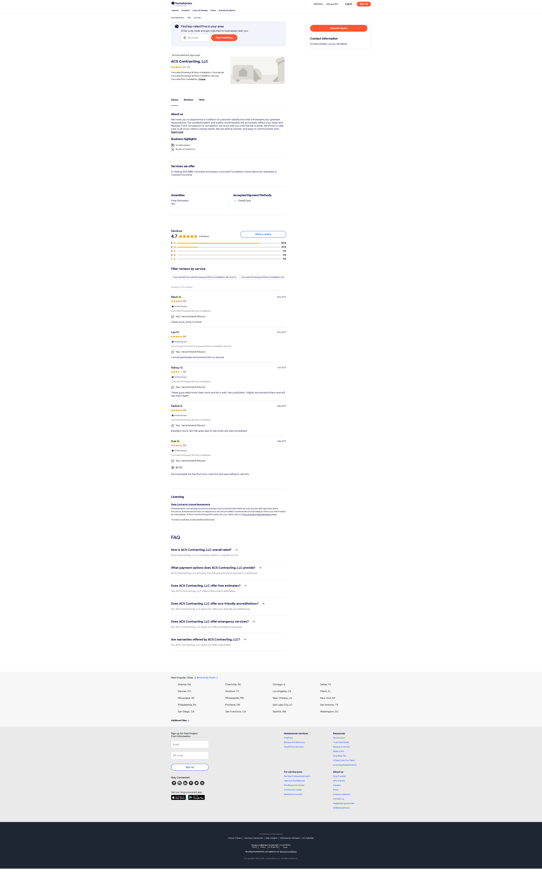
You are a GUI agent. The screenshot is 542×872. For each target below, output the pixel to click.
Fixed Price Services (294, 747)
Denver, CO (184, 691)
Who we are (339, 780)
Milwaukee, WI (186, 698)
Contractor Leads (293, 790)
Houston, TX (232, 691)
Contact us (338, 799)
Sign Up (364, 3)
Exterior (186, 10)
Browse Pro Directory (294, 742)
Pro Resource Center (294, 785)
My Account (339, 738)
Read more (177, 132)
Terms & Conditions (288, 852)
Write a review (263, 234)
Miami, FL (325, 691)
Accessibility (285, 846)
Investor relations (341, 794)
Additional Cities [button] (179, 720)
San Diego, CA (186, 711)
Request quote (338, 28)
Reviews (188, 99)
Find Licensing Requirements (256, 514)
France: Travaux (235, 838)
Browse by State (206, 677)
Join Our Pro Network (294, 780)
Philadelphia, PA (187, 704)
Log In (348, 3)
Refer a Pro (338, 751)
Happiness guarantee (343, 803)
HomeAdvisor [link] (177, 17)
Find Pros (288, 738)
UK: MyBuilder (308, 838)
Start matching (224, 37)
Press (335, 790)
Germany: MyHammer (253, 838)
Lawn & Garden (200, 10)
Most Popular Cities (182, 677)
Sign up (190, 767)
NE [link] (189, 17)
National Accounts (293, 794)
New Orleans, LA (282, 698)
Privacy (255, 846)
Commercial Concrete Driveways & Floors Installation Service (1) (204, 277)
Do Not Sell (273, 846)
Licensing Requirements (345, 765)
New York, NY (328, 698)
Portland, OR (232, 704)
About (174, 99)
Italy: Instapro (271, 838)
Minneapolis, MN (234, 698)
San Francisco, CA (235, 711)
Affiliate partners (341, 808)
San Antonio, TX (329, 704)
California (263, 846)
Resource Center (341, 747)
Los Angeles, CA (282, 691)
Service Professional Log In (297, 776)
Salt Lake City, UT (282, 704)
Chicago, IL (279, 684)
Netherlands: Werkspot (290, 838)
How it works (339, 776)
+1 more (201, 79)
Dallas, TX (325, 684)
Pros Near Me (339, 756)
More (213, 10)
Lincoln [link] (197, 17)
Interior (175, 10)
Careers (337, 785)
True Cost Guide (341, 742)
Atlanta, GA (184, 684)
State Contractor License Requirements (190, 504)
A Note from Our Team (344, 760)
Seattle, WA (279, 711)
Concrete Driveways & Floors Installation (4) (262, 277)
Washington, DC (329, 711)
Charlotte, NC (233, 684)
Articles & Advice (226, 10)
